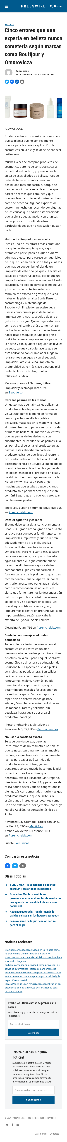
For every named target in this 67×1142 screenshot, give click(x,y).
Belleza (9, 24)
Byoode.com (17, 392)
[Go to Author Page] (8, 72)
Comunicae (22, 70)
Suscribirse (33, 1032)
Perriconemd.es (47, 729)
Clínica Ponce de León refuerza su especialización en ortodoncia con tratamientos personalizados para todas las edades (33, 987)
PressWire (33, 6)
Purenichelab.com (21, 512)
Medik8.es (36, 826)
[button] (6, 6)
